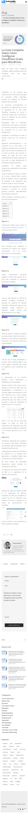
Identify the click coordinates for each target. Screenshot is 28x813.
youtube (12, 784)
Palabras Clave (14, 769)
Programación (6, 718)
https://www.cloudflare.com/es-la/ (13, 227)
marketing (22, 764)
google (11, 755)
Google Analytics (7, 758)
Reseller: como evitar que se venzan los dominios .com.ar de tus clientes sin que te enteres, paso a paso (17, 686)
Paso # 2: (6, 209)
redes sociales (6, 775)
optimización (6, 769)
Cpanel (15, 749)
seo (11, 778)
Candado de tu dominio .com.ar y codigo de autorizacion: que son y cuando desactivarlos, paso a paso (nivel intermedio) (17, 669)
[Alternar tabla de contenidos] (9, 203)
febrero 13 (4, 64)
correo (17, 746)
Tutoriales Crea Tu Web (9, 730)
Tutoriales (10, 15)
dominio (12, 752)
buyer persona (18, 743)
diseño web (5, 752)
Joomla (4, 764)
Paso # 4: (6, 214)
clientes (4, 746)
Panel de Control (7, 715)
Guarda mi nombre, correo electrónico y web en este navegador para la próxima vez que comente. (13, 596)
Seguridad (5, 720)
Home (4, 15)
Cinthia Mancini (11, 64)
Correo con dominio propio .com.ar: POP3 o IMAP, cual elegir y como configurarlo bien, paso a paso (17, 678)
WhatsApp (17, 781)
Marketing (5, 708)
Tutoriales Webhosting (9, 732)
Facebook (5, 755)
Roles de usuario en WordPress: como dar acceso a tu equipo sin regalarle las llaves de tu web (16, 653)
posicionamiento (7, 772)
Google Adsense (19, 755)
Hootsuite (15, 758)
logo (10, 764)
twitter (11, 781)
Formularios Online (8, 706)
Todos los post (14, 564)
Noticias (4, 711)
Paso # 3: (6, 211)
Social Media (6, 725)
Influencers (5, 761)
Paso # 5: (6, 216)
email (18, 752)
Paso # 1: (6, 206)
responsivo (14, 775)
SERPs (20, 778)
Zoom (18, 784)
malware (16, 764)
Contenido (11, 746)
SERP (16, 778)
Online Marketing (7, 713)
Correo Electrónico (8, 699)
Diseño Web (6, 701)
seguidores (22, 775)
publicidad (15, 772)
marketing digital (7, 767)
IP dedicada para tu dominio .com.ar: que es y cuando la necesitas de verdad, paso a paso (16, 661)
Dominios (5, 703)
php (22, 769)
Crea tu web (22, 749)
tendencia (5, 781)
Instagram (12, 761)
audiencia (5, 743)
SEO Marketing (6, 723)
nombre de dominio (17, 767)
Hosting (22, 758)
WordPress (5, 784)
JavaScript (20, 761)
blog (11, 743)
